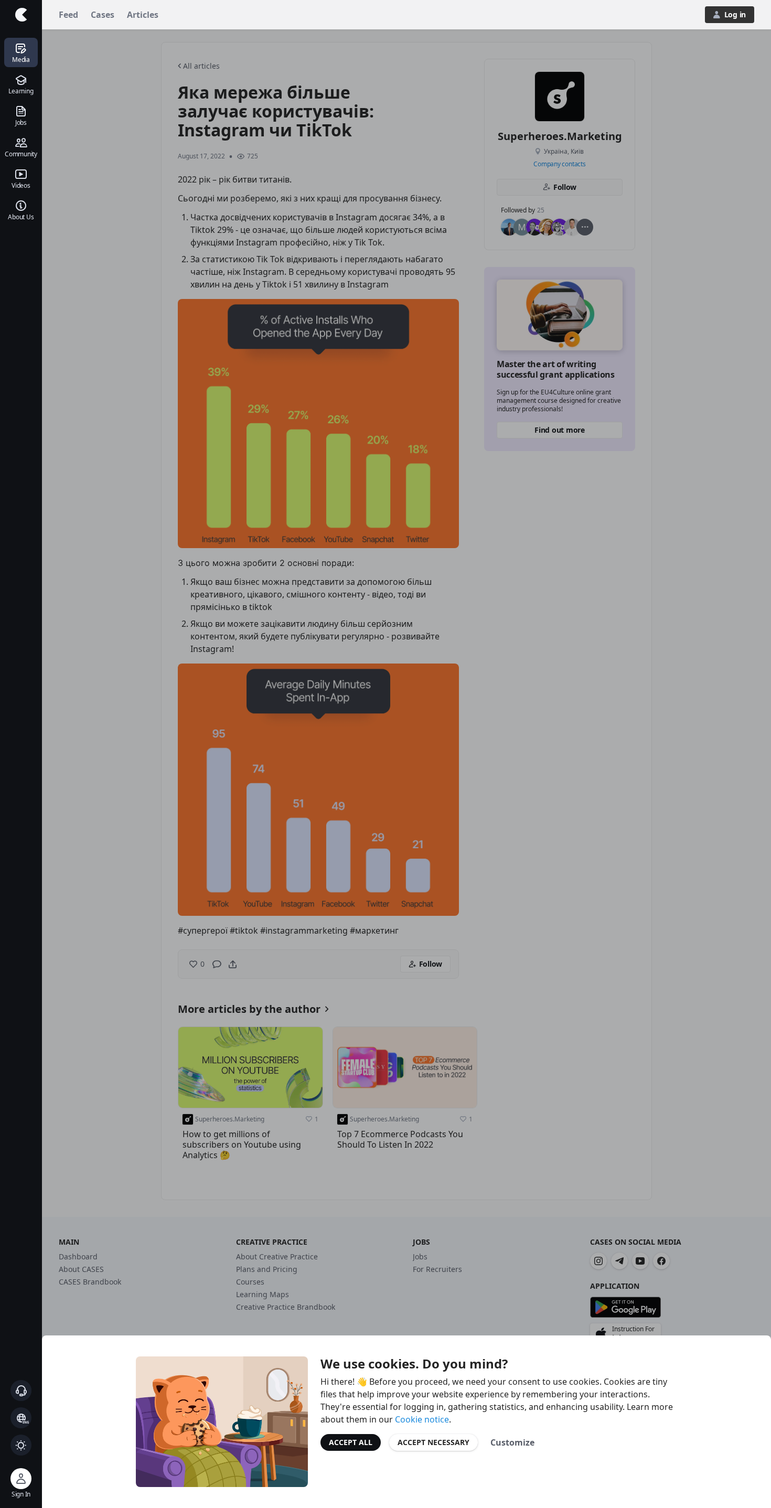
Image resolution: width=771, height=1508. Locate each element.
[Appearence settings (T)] (21, 1445)
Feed (68, 14)
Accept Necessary (433, 1442)
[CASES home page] (21, 14)
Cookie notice (422, 1419)
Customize (512, 1442)
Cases (102, 14)
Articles (142, 14)
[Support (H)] (21, 1390)
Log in (735, 14)
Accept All (350, 1442)
